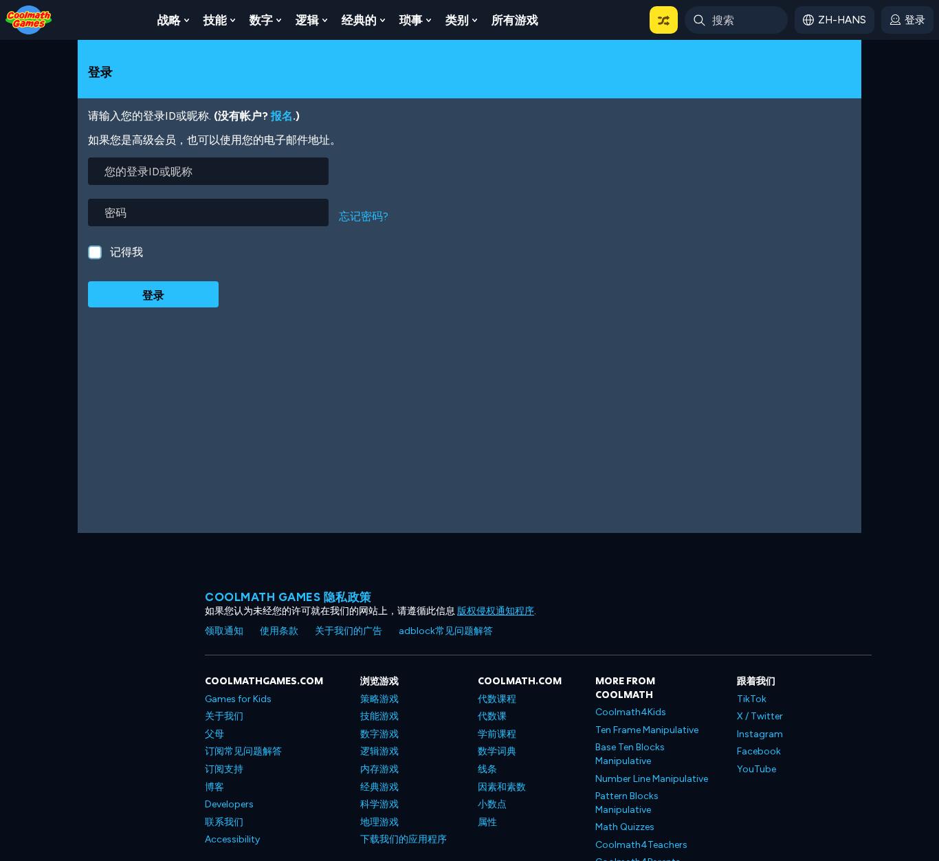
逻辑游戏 (379, 751)
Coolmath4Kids (630, 712)
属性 (487, 822)
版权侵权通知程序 (495, 611)
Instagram (760, 734)
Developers (229, 804)
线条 (487, 769)
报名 (282, 115)
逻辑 (307, 20)
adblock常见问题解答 (446, 631)
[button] (664, 20)
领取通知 (224, 631)
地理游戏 (379, 822)
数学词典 (497, 751)
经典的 (359, 20)
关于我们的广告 (348, 631)
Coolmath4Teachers (641, 845)
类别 (457, 20)
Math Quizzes (624, 827)
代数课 (492, 716)
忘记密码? (363, 216)
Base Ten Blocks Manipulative (630, 754)
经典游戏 (379, 787)
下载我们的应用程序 (403, 839)
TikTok (751, 699)
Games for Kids (238, 699)
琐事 (411, 20)
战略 (169, 20)
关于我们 (224, 716)
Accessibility (232, 839)
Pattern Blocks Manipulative (627, 803)
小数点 (492, 804)
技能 (215, 20)
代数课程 (497, 699)
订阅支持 (224, 769)
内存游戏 (379, 769)
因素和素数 (502, 787)
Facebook (759, 751)
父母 (214, 734)
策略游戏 (379, 699)
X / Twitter (760, 716)
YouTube (756, 769)
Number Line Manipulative (651, 779)
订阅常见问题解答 (243, 751)
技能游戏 (379, 716)
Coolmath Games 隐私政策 (288, 597)
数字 (261, 20)
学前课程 (497, 734)
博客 (214, 787)
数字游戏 (379, 734)
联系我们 (224, 822)
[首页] (28, 18)
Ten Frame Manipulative (646, 730)
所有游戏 (514, 20)
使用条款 (279, 631)
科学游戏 (379, 804)
